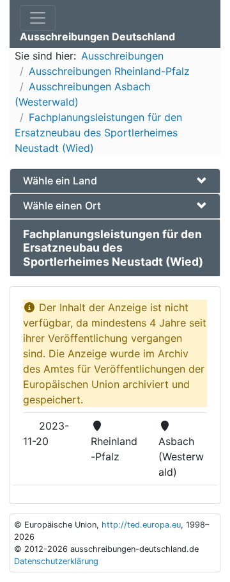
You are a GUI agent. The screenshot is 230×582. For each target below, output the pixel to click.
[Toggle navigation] (38, 18)
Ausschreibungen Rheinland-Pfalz (109, 71)
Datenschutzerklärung (56, 561)
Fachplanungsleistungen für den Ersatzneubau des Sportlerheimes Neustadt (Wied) (98, 132)
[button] (115, 181)
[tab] (115, 181)
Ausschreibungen (122, 55)
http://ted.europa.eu (141, 524)
